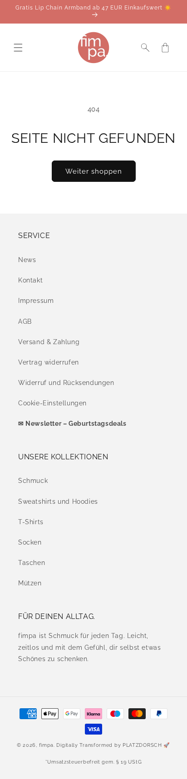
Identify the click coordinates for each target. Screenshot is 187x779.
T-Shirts (31, 522)
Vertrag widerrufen (48, 362)
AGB (25, 321)
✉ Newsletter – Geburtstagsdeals (72, 423)
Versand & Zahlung (48, 342)
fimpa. (47, 745)
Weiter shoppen (93, 171)
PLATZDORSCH (142, 745)
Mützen (30, 583)
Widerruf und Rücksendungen (66, 382)
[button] (18, 48)
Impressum (36, 300)
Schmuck (33, 480)
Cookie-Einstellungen (52, 403)
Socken (30, 542)
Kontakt (30, 280)
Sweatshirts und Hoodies (58, 501)
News (27, 259)
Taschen (31, 562)
